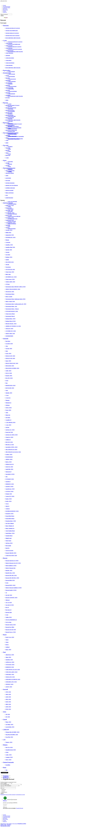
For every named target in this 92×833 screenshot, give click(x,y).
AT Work (8, 284)
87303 (8, 709)
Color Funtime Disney (10, 530)
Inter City (9, 747)
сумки (9, 151)
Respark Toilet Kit (11, 553)
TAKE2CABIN (10, 281)
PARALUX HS (10, 358)
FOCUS (9, 373)
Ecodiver (9, 454)
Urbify (8, 370)
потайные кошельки (10, 187)
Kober (8, 649)
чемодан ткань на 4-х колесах (12, 33)
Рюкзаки (10, 164)
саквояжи (8, 55)
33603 (8, 694)
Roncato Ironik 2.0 (11, 590)
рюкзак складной (9, 190)
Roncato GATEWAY (11, 597)
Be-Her (9, 501)
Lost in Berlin (10, 726)
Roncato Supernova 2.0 (12, 560)
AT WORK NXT (11, 331)
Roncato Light (9, 612)
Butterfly (9, 570)
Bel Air (7, 644)
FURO (7, 752)
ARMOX (9, 459)
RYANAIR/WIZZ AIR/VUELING (13, 37)
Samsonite (5, 338)
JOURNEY (9, 684)
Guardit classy (10, 488)
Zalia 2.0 (7, 506)
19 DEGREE (10, 674)
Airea (7, 346)
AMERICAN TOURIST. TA (13, 326)
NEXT (8, 759)
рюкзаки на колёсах (12, 128)
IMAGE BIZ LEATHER (12, 368)
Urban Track (10, 271)
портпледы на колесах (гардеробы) (16, 136)
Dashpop (9, 257)
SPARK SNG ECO (10, 464)
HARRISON (10, 667)
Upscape (9, 348)
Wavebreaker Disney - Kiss (11, 306)
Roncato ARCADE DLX (12, 577)
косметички (8, 178)
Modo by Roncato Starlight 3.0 (14, 587)
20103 (8, 699)
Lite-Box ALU (10, 429)
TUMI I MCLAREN (11, 672)
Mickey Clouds (10, 301)
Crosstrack (8, 242)
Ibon (7, 383)
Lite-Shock (8, 417)
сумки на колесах (12, 78)
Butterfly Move (10, 572)
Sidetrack (8, 600)
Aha (6, 770)
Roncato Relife (10, 580)
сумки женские (11, 71)
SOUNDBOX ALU (11, 276)
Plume (8, 722)
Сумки (7, 157)
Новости (5, 12)
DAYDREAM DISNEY (12, 511)
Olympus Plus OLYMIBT (12, 732)
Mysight (9, 493)
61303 (8, 701)
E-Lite (7, 614)
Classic (7, 642)
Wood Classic (8, 540)
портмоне (10, 118)
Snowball (5, 689)
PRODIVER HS (10, 385)
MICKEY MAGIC (11, 323)
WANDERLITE (10, 237)
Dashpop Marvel (11, 321)
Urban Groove (10, 279)
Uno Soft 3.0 (10, 605)
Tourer (7, 639)
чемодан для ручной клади (12, 30)
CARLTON (6, 729)
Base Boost (8, 341)
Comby (9, 754)
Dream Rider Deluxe (10, 518)
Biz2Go (9, 461)
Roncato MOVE (10, 585)
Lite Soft (9, 595)
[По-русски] (5, 17)
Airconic (7, 264)
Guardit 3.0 (9, 486)
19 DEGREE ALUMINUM (13, 679)
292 (8, 716)
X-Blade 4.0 (8, 439)
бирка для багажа (10, 192)
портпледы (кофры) (12, 134)
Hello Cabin (8, 274)
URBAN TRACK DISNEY (13, 289)
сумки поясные (11, 76)
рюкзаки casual (11, 131)
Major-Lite (8, 415)
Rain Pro (7, 548)
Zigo (6, 476)
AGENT (9, 686)
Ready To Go (10, 637)
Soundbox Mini (10, 247)
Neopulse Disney (9, 535)
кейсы (9, 149)
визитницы (10, 108)
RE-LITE (9, 378)
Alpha (8, 657)
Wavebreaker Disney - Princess (12, 308)
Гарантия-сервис (6, 7)
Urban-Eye (9, 437)
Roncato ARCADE (11, 575)
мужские (10, 171)
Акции (4, 5)
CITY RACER (10, 269)
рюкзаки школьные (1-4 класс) (15, 123)
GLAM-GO (9, 491)
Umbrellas (9, 659)
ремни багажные (9, 197)
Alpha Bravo (10, 654)
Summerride (10, 235)
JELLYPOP (10, 262)
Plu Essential (8, 545)
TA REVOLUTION (11, 555)
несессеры (8, 180)
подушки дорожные (10, 182)
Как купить (5, 9)
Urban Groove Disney (10, 313)
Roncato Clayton (11, 624)
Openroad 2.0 (8, 471)
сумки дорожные (12, 81)
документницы (11, 111)
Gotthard (7, 647)
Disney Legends (9, 296)
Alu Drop (9, 543)
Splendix (9, 392)
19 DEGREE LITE (11, 681)
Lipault (5, 719)
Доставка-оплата (6, 6)
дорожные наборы (12, 203)
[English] (6, 17)
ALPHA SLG (10, 662)
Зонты (9, 166)
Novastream (8, 267)
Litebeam (8, 405)
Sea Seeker (8, 254)
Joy (6, 592)
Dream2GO (9, 513)
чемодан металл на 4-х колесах (12, 35)
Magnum (7, 400)
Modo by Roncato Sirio (10, 568)
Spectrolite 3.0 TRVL (11, 447)
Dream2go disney (11, 521)
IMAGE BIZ (10, 365)
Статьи (4, 10)
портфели (10, 113)
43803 (8, 704)
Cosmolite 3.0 (8, 420)
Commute (9, 757)
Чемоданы (6, 25)
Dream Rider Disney (10, 516)
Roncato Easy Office (10, 627)
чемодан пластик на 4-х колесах (13, 28)
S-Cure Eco (8, 397)
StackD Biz (9, 469)
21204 (8, 696)
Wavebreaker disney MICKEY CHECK (16, 286)
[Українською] (4, 17)
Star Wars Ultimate (10, 523)
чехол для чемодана (12, 201)
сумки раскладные (10, 57)
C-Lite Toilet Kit (10, 422)
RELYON (9, 442)
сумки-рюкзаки (9, 65)
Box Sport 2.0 (8, 609)
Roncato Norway (11, 632)
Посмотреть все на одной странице (8, 794)
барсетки (10, 106)
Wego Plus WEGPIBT (12, 734)
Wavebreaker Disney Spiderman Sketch (15, 299)
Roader (9, 498)
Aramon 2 (8, 508)
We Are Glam (8, 622)
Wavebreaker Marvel (10, 316)
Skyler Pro (9, 466)
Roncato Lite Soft (11, 629)
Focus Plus (9, 737)
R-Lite (7, 582)
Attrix (7, 412)
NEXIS (9, 407)
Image (8, 360)
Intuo (7, 351)
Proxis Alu (9, 432)
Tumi (4, 652)
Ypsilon (9, 617)
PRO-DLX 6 (10, 444)
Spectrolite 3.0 (10, 474)
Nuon (7, 390)
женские (10, 169)
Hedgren (5, 744)
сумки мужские (11, 74)
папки (7, 100)
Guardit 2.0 (8, 481)
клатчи (9, 103)
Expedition (8, 764)
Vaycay (7, 503)
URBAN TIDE (10, 333)
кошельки (10, 121)
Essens (8, 353)
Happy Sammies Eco (10, 528)
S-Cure (7, 395)
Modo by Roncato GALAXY (13, 563)
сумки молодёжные (10, 62)
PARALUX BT (10, 355)
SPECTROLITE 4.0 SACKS (13, 452)
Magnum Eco (8, 402)
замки (7, 175)
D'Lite (7, 380)
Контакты (5, 8)
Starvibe (9, 249)
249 (8, 714)
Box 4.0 (7, 607)
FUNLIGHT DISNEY (12, 311)
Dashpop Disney (10, 318)
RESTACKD (10, 388)
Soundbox (9, 244)
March (4, 634)
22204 (8, 706)
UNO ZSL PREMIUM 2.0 (11, 619)
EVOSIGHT (10, 479)
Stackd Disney (10, 533)
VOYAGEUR (10, 664)
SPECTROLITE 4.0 (11, 449)
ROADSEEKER (9, 456)
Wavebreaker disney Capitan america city (16, 304)
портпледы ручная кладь (13, 138)
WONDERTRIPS (9, 336)
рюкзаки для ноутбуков (13, 126)
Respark (9, 375)
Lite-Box (7, 427)
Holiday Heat (8, 232)
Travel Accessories (9, 550)
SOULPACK (10, 291)
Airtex (4, 711)
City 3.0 (9, 602)
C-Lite (8, 424)
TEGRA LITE (10, 676)
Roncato (5, 558)
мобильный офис (12, 116)
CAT (4, 739)
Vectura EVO (10, 496)
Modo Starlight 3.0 (11, 565)
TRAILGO (9, 328)
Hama (4, 767)
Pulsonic (7, 239)
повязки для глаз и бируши (12, 185)
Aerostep (7, 252)
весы (7, 195)
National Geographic (8, 762)
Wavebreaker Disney (10, 294)
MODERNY (10, 484)
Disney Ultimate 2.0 (10, 525)
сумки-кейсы (8, 60)
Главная (6, 776)
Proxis (8, 410)
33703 (8, 691)
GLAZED (9, 343)
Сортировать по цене (20, 794)
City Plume (9, 724)
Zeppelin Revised (11, 749)
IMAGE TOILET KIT (12, 363)
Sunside (7, 259)
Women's (9, 742)
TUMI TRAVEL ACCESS (13, 669)
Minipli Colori (9, 538)
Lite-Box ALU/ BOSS (12, 434)
